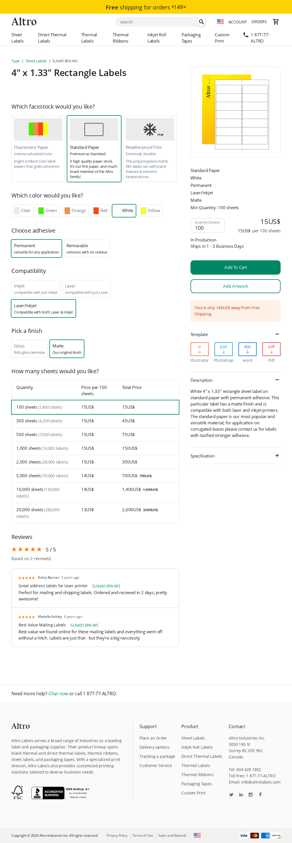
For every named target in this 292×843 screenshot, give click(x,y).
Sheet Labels (17, 38)
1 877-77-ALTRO (260, 38)
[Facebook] (260, 795)
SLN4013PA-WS (106, 586)
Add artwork (235, 286)
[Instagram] (250, 795)
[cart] (276, 21)
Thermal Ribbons (121, 38)
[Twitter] (231, 795)
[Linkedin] (241, 795)
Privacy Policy (117, 835)
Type (15, 60)
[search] (201, 22)
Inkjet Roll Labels (156, 38)
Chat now (58, 693)
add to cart (235, 267)
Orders (259, 21)
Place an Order (153, 738)
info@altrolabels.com (261, 782)
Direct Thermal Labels (52, 38)
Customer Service (155, 765)
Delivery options (154, 747)
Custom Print (222, 38)
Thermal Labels (89, 38)
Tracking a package (157, 756)
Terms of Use (142, 835)
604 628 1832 (248, 769)
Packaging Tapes (191, 38)
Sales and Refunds (172, 835)
